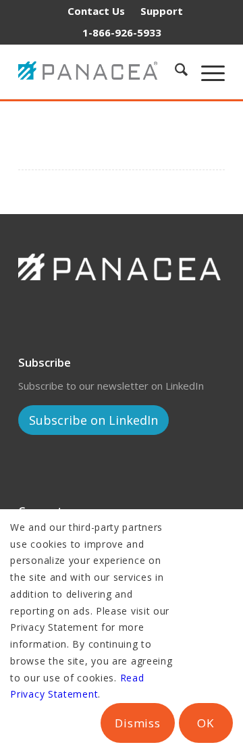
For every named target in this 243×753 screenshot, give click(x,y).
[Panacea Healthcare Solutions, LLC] (90, 72)
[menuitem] (96, 10)
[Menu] (206, 72)
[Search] (174, 72)
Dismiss (138, 723)
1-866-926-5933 (121, 32)
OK (205, 723)
